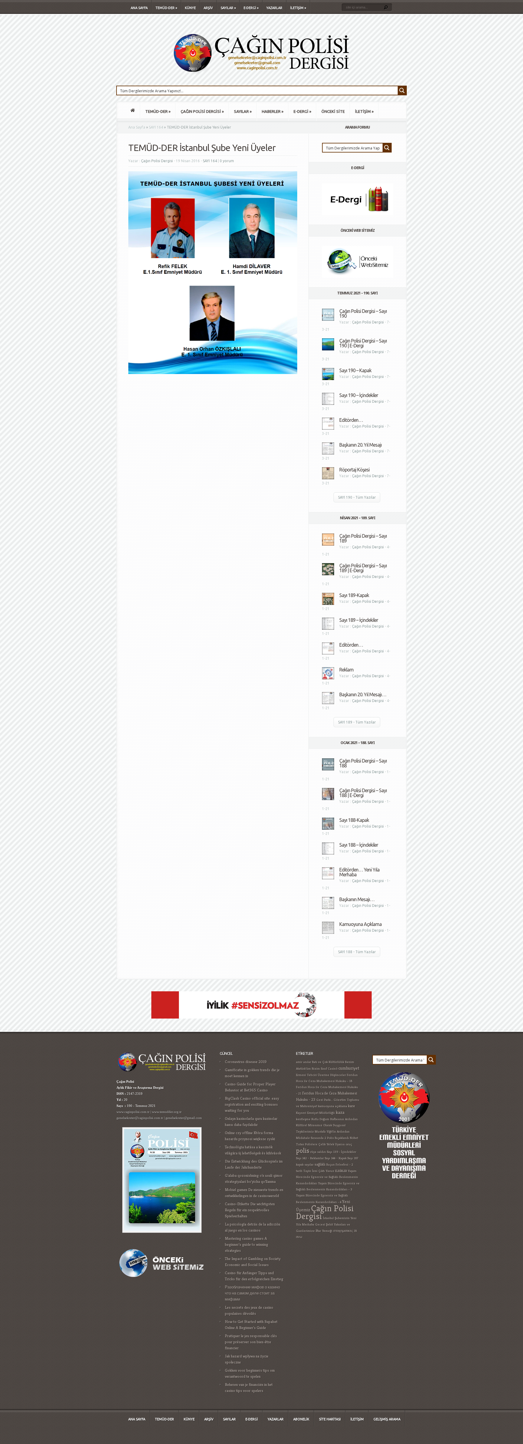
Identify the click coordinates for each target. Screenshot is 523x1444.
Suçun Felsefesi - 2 (339, 1165)
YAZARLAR (274, 8)
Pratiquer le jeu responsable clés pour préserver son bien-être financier (251, 1341)
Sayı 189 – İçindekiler (358, 620)
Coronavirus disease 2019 (246, 1061)
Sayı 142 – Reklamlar (310, 1158)
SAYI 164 (156, 127)
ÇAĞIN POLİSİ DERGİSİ (202, 111)
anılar (307, 1062)
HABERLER (272, 111)
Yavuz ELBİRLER (336, 1171)
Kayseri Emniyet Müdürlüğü (315, 1113)
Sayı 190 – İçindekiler (358, 395)
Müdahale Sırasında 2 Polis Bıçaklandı (322, 1138)
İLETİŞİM (298, 8)
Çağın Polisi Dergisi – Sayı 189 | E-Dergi (363, 568)
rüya (313, 1152)
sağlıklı (319, 1164)
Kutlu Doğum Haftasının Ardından (334, 1119)
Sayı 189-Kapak (354, 595)
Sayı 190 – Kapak (355, 370)
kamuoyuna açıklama (332, 1106)
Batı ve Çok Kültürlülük (328, 1062)
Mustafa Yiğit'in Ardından (332, 1132)
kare (351, 1106)
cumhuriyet (348, 1068)
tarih (299, 1171)
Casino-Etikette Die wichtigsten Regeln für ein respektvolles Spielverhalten (250, 1210)
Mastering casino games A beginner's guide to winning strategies (246, 1244)
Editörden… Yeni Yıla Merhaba (359, 872)
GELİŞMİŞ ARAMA (386, 1419)
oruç (349, 1144)
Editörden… (351, 420)
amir (299, 1062)
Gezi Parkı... (324, 1100)
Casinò (332, 1069)
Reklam (346, 669)
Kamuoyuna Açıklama (360, 924)
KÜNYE (190, 8)
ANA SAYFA (139, 8)
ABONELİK (301, 1419)
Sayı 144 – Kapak (336, 1158)
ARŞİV (208, 8)
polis (302, 1150)
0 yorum (227, 161)
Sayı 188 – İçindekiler (358, 845)
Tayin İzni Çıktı (314, 1171)
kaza (340, 1112)
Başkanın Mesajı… (356, 899)
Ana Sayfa (136, 127)
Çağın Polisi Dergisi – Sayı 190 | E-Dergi (363, 343)
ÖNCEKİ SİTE (333, 111)
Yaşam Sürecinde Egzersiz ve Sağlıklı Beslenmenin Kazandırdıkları (327, 1177)
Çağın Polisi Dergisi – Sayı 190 (363, 313)
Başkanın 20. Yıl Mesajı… (362, 694)
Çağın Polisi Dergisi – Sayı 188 (363, 763)
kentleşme (303, 1119)
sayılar (309, 1165)
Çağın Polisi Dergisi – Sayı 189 (363, 538)
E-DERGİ (251, 8)
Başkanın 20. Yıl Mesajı (360, 445)
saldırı (321, 1152)
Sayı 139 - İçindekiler (341, 1152)
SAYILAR (228, 8)
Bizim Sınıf (319, 1069)
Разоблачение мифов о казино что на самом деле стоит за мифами (252, 1293)
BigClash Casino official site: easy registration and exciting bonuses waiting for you (252, 1104)
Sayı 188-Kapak (354, 820)
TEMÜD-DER (166, 8)
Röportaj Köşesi (354, 469)
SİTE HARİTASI (330, 1419)
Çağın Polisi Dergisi (157, 161)
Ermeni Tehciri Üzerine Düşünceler (321, 1075)
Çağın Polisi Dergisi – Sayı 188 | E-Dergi (363, 793)
